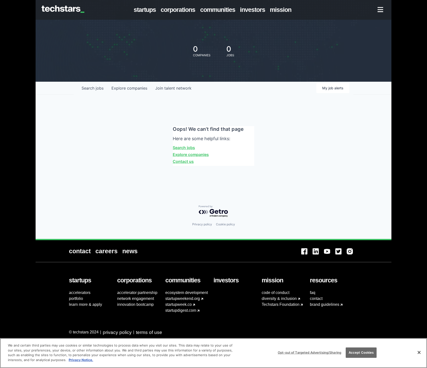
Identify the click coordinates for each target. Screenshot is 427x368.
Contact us (183, 161)
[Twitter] (341, 254)
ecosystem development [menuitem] (186, 293)
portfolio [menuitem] (76, 298)
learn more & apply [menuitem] (85, 304)
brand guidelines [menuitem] (324, 304)
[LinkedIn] (318, 254)
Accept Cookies (361, 352)
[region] (213, 353)
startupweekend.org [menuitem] (182, 298)
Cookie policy (225, 224)
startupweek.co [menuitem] (178, 304)
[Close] (419, 352)
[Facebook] (307, 254)
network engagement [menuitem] (135, 298)
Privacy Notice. (81, 360)
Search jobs (184, 147)
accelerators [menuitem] (79, 293)
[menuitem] (145, 10)
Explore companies (191, 154)
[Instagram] (352, 254)
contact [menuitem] (316, 298)
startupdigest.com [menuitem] (180, 310)
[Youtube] (329, 254)
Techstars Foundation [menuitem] (280, 304)
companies (129, 88)
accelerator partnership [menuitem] (137, 293)
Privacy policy (202, 224)
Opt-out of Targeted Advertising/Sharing (309, 352)
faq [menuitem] (312, 293)
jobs (93, 88)
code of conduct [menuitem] (275, 293)
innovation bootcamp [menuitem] (135, 304)
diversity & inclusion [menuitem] (279, 298)
